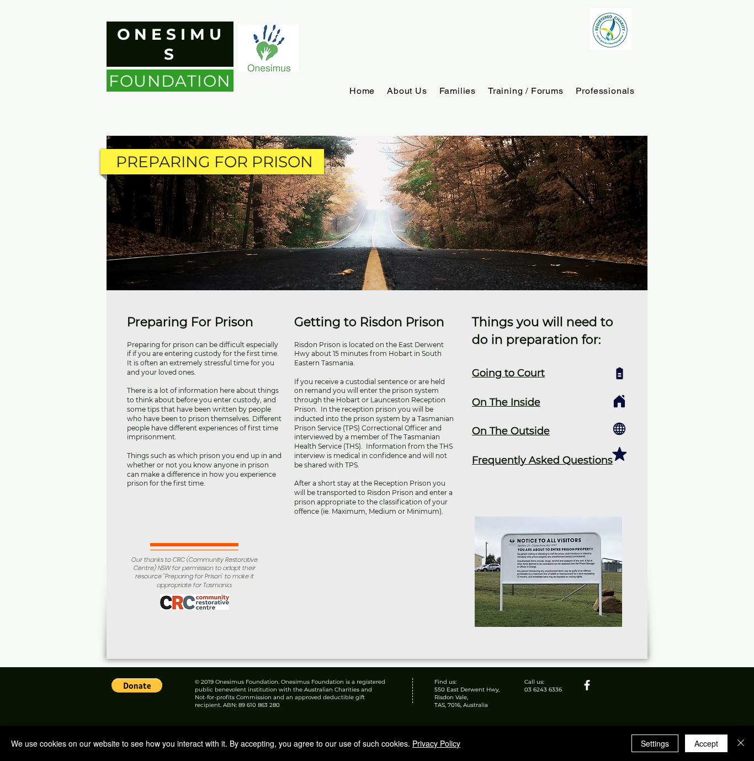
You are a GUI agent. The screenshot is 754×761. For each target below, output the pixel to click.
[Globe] (619, 429)
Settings (655, 743)
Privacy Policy (436, 743)
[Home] (619, 401)
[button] (407, 91)
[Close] (740, 743)
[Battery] (619, 373)
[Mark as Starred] (619, 454)
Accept (706, 743)
